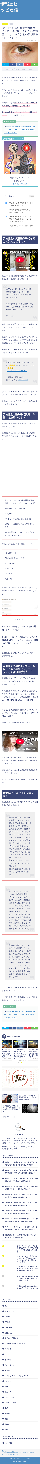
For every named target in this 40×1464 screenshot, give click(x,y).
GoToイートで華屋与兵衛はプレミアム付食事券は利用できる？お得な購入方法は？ (21, 1212)
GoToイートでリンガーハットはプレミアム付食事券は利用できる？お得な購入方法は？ (21, 1228)
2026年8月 (9, 1443)
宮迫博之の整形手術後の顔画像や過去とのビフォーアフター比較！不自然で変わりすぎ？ (19, 130)
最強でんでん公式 (20, 184)
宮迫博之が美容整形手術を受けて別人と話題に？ (21, 204)
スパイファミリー (11, 1365)
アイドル (8, 1349)
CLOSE (32, 196)
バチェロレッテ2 (11, 1403)
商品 (6, 1408)
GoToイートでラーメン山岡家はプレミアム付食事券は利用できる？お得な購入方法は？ (21, 1220)
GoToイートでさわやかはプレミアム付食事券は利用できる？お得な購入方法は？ (21, 1188)
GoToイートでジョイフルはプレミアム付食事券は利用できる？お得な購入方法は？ (21, 1196)
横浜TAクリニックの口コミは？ (21, 226)
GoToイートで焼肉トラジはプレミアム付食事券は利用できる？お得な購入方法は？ (21, 1204)
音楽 (6, 1429)
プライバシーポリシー (16, 1458)
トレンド (8, 1381)
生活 (6, 1419)
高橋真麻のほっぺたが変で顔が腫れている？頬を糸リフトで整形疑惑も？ (21, 1236)
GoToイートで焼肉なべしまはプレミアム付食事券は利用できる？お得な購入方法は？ (21, 1163)
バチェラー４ (10, 1397)
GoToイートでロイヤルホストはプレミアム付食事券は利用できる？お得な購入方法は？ (21, 1171)
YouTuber (5, 24)
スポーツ (8, 1370)
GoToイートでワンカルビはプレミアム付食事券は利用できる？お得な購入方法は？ (21, 1180)
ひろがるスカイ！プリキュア (16, 1343)
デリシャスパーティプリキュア (16, 1376)
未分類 (7, 1413)
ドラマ (7, 1386)
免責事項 (27, 1458)
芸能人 (7, 1424)
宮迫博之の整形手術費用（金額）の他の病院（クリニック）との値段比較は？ (21, 219)
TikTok (7, 1317)
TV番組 (7, 1322)
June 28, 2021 (23, 380)
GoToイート (9, 1311)
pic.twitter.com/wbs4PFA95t (16, 371)
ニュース (8, 1392)
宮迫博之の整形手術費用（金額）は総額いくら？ (20, 211)
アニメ (7, 1354)
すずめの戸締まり (11, 1338)
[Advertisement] (29, 10)
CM (6, 1306)
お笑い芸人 (9, 1333)
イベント (8, 1360)
